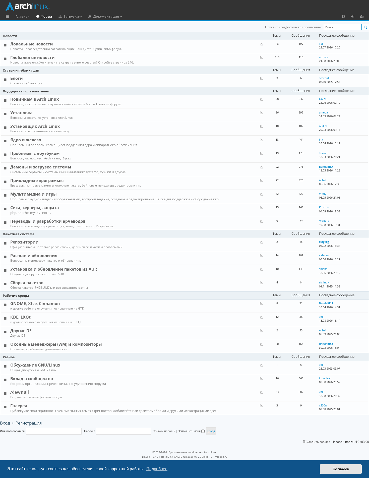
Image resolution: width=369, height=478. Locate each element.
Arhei (322, 180)
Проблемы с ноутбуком (35, 153)
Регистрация (29, 423)
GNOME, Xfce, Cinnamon (35, 303)
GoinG (323, 99)
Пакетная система (18, 234)
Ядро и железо (25, 140)
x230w (323, 405)
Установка (21, 112)
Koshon (324, 207)
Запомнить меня (189, 431)
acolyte (323, 57)
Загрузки (71, 16)
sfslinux (324, 221)
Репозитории (24, 242)
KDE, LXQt (20, 317)
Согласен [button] (341, 469)
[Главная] (186, 6)
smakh (323, 269)
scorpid (324, 78)
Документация (106, 16)
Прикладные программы (37, 180)
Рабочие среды (16, 295)
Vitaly (322, 194)
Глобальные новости (32, 57)
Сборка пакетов (26, 282)
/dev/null (19, 392)
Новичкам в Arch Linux (34, 99)
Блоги (16, 78)
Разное (9, 357)
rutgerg (324, 242)
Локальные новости (31, 44)
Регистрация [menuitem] (363, 17)
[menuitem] (343, 16)
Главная (23, 16)
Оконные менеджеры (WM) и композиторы (56, 344)
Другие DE (21, 330)
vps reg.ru (221, 456)
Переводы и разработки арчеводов (48, 221)
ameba (323, 112)
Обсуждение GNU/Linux (35, 365)
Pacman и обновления (33, 255)
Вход (5, 423)
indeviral (325, 378)
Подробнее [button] (156, 469)
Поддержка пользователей (26, 91)
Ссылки (8, 17)
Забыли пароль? (164, 431)
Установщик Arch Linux (35, 126)
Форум (46, 16)
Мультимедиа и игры (33, 194)
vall (321, 43)
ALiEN (323, 126)
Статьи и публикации (21, 70)
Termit (323, 153)
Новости (10, 36)
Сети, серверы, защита (34, 207)
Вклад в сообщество (31, 378)
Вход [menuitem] (354, 17)
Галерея (18, 405)
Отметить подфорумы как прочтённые (293, 27)
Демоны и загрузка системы (40, 167)
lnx (321, 139)
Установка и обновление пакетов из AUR (53, 269)
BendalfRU (326, 166)
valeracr (324, 255)
